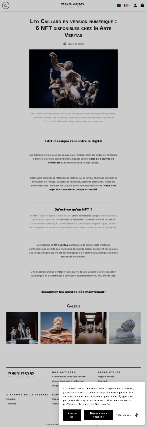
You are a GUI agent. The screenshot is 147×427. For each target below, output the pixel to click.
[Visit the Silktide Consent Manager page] (136, 415)
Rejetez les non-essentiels (98, 415)
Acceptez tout (72, 415)
